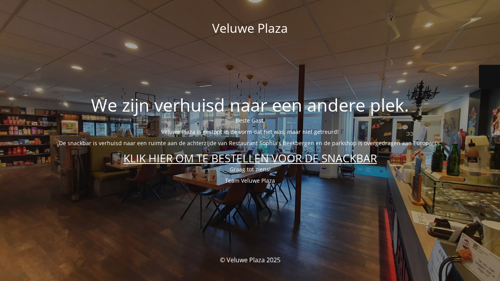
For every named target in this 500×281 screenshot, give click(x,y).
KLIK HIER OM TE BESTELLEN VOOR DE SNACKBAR (250, 158)
